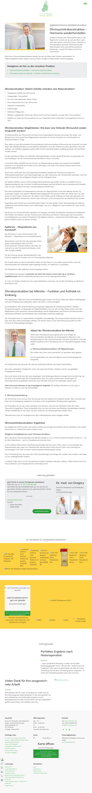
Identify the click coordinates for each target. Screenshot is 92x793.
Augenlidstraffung (11, 769)
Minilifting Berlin (10, 748)
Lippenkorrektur (10, 773)
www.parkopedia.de (68, 742)
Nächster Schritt (42, 511)
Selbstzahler (14, 507)
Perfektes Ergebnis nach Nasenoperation (57, 653)
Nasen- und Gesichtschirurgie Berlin (17, 740)
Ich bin (10, 502)
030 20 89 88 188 (29, 484)
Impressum (37, 769)
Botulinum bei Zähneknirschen (15, 775)
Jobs (34, 767)
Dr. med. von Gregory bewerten (15, 738)
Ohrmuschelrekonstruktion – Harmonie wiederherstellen (31, 70)
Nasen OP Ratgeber (11, 744)
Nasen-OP (8, 767)
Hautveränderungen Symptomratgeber (11, 751)
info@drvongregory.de (69, 725)
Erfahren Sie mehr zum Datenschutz (20, 614)
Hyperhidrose (9, 785)
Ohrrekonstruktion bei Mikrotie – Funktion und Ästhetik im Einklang (35, 73)
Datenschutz (37, 771)
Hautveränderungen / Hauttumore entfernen (16, 782)
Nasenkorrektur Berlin (12, 742)
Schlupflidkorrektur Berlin (13, 746)
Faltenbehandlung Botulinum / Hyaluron (14, 778)
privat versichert (16, 505)
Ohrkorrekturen (10, 771)
